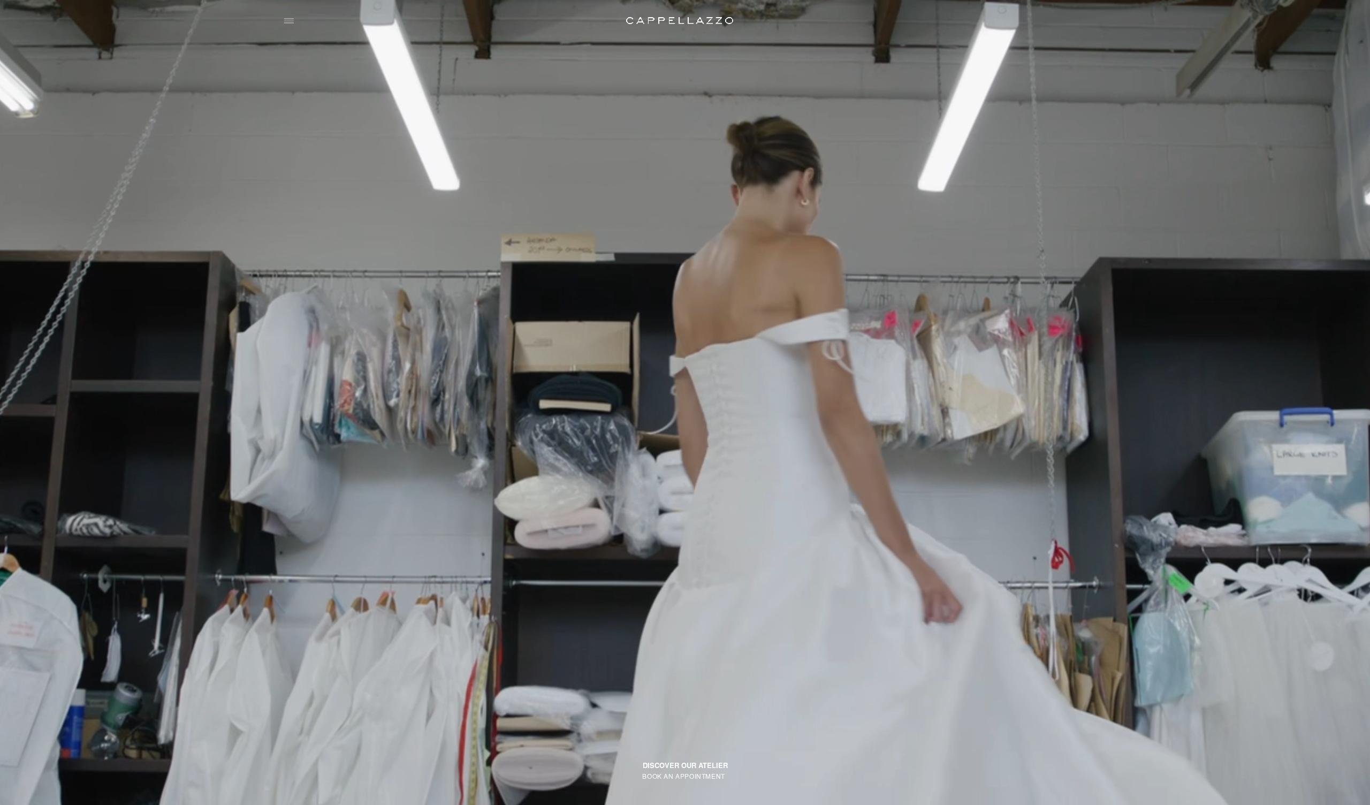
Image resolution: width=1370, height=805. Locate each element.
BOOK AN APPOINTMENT (683, 775)
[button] (289, 21)
